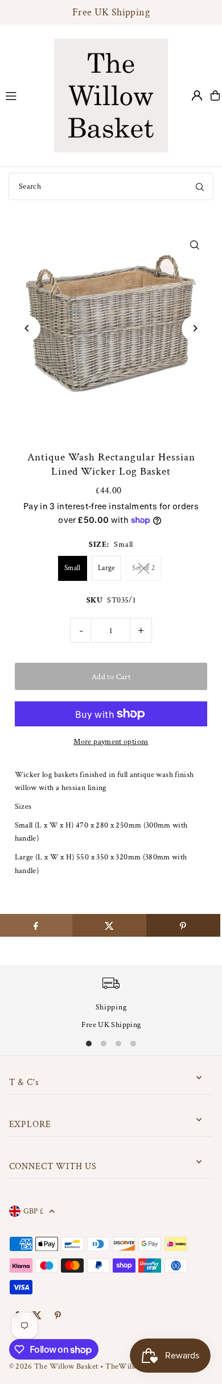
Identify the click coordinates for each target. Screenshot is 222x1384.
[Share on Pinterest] (183, 925)
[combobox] (111, 186)
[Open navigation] (24, 95)
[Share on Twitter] (109, 925)
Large (106, 568)
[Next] (194, 328)
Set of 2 (143, 568)
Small (72, 568)
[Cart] (215, 95)
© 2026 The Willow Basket (53, 1366)
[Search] (199, 186)
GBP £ (33, 1211)
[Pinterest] (58, 1316)
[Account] (197, 95)
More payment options (110, 741)
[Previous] (27, 328)
